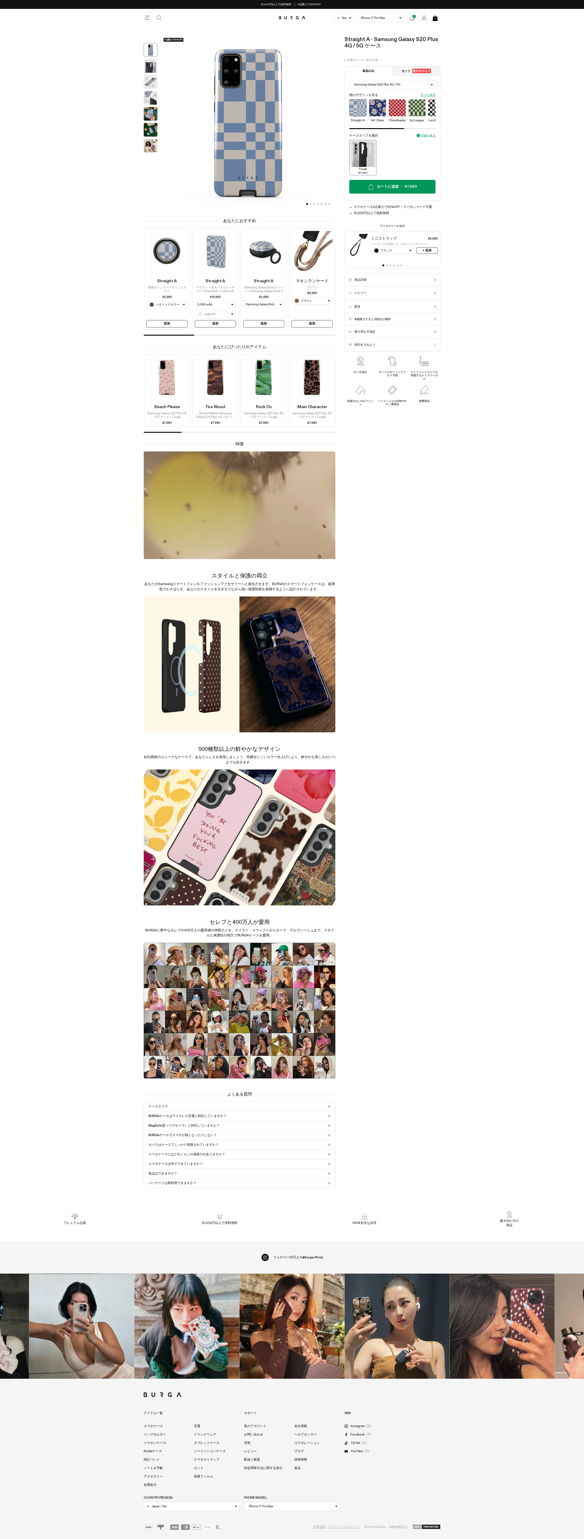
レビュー (250, 1451)
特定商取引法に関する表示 (263, 1468)
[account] (424, 18)
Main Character (312, 407)
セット (416, 71)
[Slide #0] (307, 204)
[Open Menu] (147, 18)
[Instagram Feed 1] (292, 1326)
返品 (297, 1468)
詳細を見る (428, 135)
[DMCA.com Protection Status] (426, 1527)
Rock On (264, 407)
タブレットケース (206, 1443)
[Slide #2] (314, 204)
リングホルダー (155, 1434)
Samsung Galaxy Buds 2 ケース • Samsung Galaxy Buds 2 (263, 289)
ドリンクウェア (205, 1434)
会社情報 (300, 1426)
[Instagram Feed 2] (397, 1326)
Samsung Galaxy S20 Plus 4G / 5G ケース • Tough (167, 415)
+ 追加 (427, 250)
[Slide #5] (325, 204)
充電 (197, 1426)
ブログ (299, 1451)
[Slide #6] (329, 204)
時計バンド (152, 1459)
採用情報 (300, 1459)
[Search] (159, 18)
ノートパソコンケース (210, 1451)
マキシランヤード (312, 281)
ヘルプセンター (305, 1434)
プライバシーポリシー (344, 1527)
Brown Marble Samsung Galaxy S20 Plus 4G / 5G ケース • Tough (215, 416)
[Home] (292, 18)
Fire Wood (215, 407)
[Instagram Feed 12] (186, 1326)
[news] (412, 18)
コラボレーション (307, 1443)
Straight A (167, 281)
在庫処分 (150, 1485)
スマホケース (153, 1426)
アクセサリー (153, 1476)
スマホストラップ (206, 1459)
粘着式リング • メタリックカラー (167, 289)
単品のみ (368, 71)
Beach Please (167, 407)
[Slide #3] (318, 204)
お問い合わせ (253, 1434)
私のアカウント (255, 1426)
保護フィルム (203, 1476)
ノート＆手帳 (153, 1468)
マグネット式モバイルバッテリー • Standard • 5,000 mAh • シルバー (215, 289)
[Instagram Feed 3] (502, 1326)
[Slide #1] (311, 204)
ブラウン (312, 287)
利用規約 (319, 1527)
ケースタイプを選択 (363, 135)
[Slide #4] (322, 204)
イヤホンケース (155, 1443)
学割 (247, 1443)
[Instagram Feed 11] (81, 1326)
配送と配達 (252, 1459)
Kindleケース (153, 1451)
